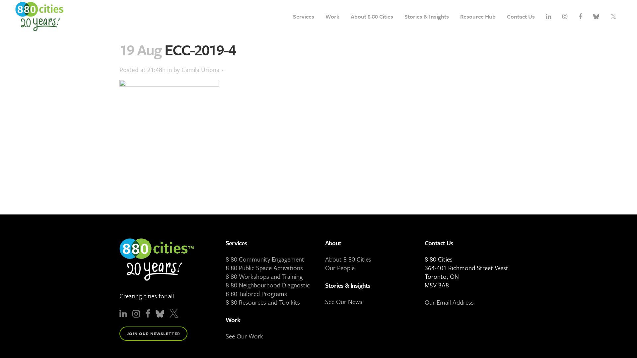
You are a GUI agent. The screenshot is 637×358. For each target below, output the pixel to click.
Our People (340, 267)
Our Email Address (449, 302)
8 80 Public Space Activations (264, 267)
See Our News (343, 301)
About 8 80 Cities (348, 259)
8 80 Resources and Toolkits (263, 302)
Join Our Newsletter (153, 333)
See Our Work (244, 335)
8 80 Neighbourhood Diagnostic (268, 284)
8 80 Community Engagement (265, 259)
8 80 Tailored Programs (256, 293)
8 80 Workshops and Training (264, 276)
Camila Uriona (200, 69)
